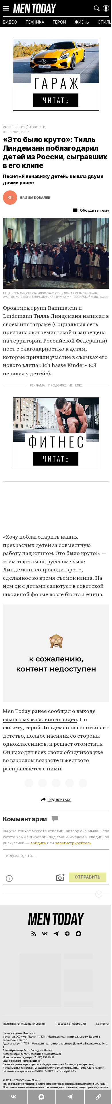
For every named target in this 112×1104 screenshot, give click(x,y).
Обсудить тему (94, 210)
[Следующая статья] (56, 894)
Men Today (34, 8)
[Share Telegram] (67, 1097)
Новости (37, 127)
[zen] (67, 933)
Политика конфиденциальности (24, 1023)
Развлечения (14, 127)
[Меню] (6, 8)
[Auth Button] (106, 8)
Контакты (102, 1023)
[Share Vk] (13, 1097)
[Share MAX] (39, 1097)
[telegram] (56, 933)
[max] (78, 933)
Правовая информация (70, 1023)
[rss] (33, 933)
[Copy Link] (94, 1097)
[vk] (45, 933)
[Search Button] (97, 8)
